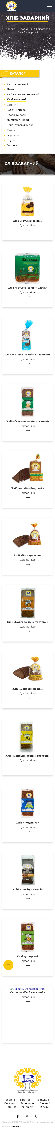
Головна (10, 29)
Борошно (13, 135)
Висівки (12, 145)
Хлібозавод (43, 29)
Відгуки (43, 1107)
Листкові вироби (18, 120)
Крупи (11, 140)
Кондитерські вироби (21, 125)
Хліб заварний (16, 99)
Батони (11, 105)
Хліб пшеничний (18, 84)
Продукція (26, 29)
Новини (11, 1107)
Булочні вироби (17, 110)
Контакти (27, 1107)
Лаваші (11, 89)
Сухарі (11, 130)
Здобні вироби (16, 115)
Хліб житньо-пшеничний (23, 94)
